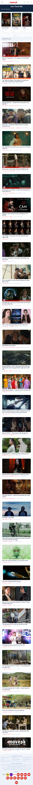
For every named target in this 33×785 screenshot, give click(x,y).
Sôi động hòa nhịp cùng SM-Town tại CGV (13, 645)
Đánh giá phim (12, 128)
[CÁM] (27, 20)
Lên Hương (14, 762)
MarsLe (10, 562)
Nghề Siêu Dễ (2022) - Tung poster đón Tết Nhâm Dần (16, 390)
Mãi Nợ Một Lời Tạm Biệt (5, 762)
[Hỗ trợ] (28, 2)
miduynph (10, 61)
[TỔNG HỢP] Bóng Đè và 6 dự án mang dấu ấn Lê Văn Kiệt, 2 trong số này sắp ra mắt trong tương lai (16, 411)
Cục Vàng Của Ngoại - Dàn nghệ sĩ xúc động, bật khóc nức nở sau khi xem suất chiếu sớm (15, 81)
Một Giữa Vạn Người (5, 765)
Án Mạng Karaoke (16, 763)
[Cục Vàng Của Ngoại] (16, 20)
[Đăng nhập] (31, 2)
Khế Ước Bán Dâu (6, 27)
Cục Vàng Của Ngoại (17, 27)
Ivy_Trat (17, 105)
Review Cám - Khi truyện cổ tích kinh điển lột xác (15, 169)
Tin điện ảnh (5, 61)
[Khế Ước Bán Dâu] (6, 20)
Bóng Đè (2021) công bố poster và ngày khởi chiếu (15, 474)
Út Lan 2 (2, 763)
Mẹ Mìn (24, 765)
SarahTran (10, 541)
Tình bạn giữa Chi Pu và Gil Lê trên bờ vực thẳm (14, 624)
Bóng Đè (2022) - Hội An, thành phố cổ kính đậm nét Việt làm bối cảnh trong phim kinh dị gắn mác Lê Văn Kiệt (16, 368)
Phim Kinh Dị (5, 105)
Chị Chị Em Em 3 (15, 765)
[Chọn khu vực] (24, 2)
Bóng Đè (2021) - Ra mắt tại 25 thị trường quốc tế (15, 453)
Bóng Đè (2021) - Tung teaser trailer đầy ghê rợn (15, 433)
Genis (10, 519)
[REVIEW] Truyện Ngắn (8, 517)
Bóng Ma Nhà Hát (27, 762)
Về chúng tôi (6, 773)
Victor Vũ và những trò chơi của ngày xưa (13, 710)
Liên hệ (25, 773)
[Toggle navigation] (2, 2)
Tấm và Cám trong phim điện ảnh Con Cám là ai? (15, 324)
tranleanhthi (11, 498)
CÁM (24, 27)
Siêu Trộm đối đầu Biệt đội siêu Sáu (11, 581)
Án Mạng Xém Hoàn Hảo (27, 763)
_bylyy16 (18, 347)
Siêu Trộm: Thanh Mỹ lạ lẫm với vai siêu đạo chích (15, 560)
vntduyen (11, 216)
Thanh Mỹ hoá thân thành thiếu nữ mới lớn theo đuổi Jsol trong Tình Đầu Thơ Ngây (16, 539)
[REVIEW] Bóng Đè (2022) (8, 345)
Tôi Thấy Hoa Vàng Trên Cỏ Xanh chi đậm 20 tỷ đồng (16, 753)
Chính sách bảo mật (14, 773)
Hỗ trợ (21, 773)
